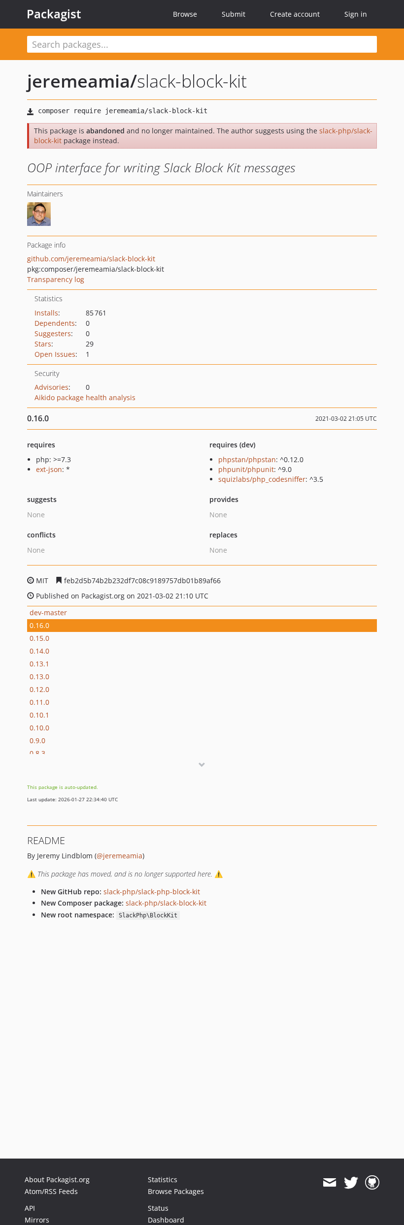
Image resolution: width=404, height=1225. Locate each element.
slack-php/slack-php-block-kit (151, 891)
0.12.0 (39, 689)
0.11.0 (39, 702)
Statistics (162, 1179)
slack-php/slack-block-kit (166, 903)
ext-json (49, 469)
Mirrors (37, 1220)
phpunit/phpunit (246, 469)
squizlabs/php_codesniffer (261, 479)
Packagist (54, 14)
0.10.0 (39, 727)
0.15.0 (39, 638)
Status (158, 1208)
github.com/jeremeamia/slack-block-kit (91, 258)
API (30, 1208)
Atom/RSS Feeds (51, 1191)
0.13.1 (39, 663)
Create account (295, 14)
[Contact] (329, 1183)
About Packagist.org (57, 1179)
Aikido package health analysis (84, 397)
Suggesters (52, 333)
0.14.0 (39, 651)
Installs (46, 312)
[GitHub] (372, 1183)
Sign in (355, 14)
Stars (42, 343)
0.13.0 (39, 676)
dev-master (48, 612)
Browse (185, 14)
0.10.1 (39, 715)
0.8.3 (37, 753)
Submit (233, 14)
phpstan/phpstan (247, 459)
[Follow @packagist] (351, 1183)
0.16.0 (39, 625)
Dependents (54, 323)
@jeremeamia (119, 855)
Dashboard (166, 1220)
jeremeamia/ (82, 81)
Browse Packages (176, 1191)
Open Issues (54, 354)
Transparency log (55, 279)
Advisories (51, 387)
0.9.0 (37, 740)
